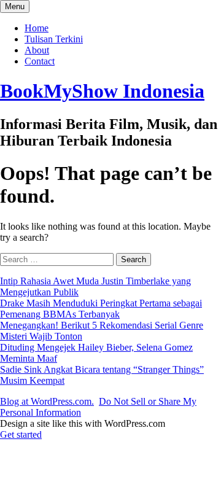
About (37, 50)
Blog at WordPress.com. (47, 401)
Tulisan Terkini (54, 39)
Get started (21, 434)
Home (36, 28)
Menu (15, 6)
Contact (40, 61)
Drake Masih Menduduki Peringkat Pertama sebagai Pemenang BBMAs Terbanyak (101, 308)
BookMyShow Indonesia (102, 91)
